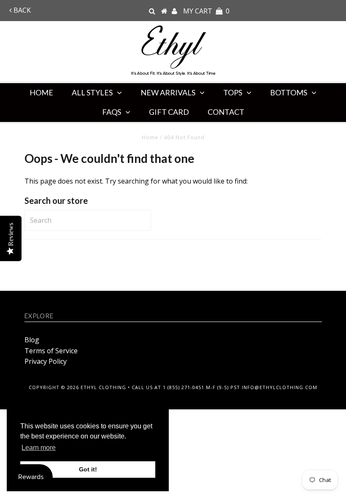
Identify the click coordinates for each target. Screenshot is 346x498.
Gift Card (169, 111)
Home (41, 92)
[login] (174, 11)
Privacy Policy (45, 361)
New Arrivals (168, 92)
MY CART (206, 11)
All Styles (92, 92)
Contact (226, 111)
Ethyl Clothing (103, 387)
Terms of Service (51, 350)
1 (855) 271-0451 (183, 387)
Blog (31, 339)
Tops (232, 92)
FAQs (111, 111)
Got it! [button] (88, 469)
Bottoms (288, 92)
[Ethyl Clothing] (164, 11)
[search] (152, 11)
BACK (21, 10)
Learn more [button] (39, 447)
